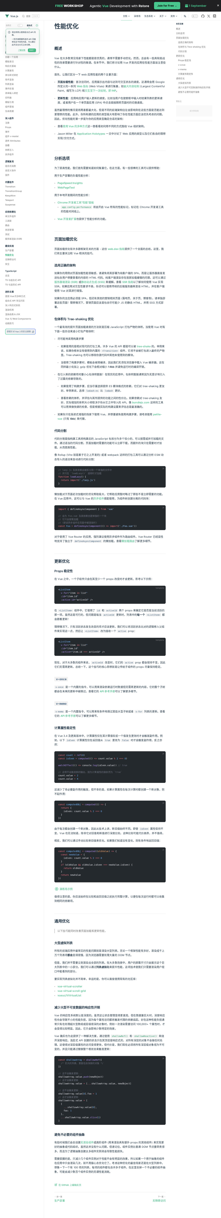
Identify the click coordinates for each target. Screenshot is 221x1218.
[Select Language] (185, 16)
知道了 (32, 50)
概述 (178, 28)
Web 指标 (82, 86)
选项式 (8, 25)
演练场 (137, 16)
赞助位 (179, 101)
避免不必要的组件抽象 (188, 92)
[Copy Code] (162, 470)
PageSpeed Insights (70, 183)
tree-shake (144, 346)
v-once (181, 65)
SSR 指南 (127, 282)
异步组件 (99, 498)
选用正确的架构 (185, 42)
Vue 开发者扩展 (67, 219)
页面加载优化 (182, 37)
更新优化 (180, 55)
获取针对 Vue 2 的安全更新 (19, 331)
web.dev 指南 (116, 249)
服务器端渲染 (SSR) (66, 282)
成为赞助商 (194, 111)
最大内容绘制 (131, 86)
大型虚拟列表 (184, 83)
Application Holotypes (91, 133)
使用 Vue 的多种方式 (75, 126)
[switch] (195, 16)
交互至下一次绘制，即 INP (100, 90)
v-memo (182, 69)
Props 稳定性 (184, 60)
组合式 (29, 25)
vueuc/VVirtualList (69, 995)
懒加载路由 (128, 541)
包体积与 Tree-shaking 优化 (192, 46)
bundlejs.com (140, 402)
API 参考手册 (107, 691)
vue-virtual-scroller (70, 986)
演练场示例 (66, 889)
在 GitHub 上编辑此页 (70, 1184)
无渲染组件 (87, 1142)
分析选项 (180, 33)
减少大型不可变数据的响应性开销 (194, 87)
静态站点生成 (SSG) (93, 282)
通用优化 (180, 78)
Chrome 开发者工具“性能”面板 (76, 202)
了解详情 (21, 50)
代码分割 (182, 51)
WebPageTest (66, 187)
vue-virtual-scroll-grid (72, 990)
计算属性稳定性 (185, 74)
